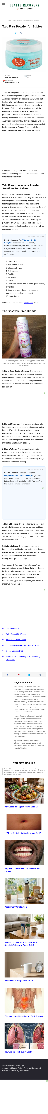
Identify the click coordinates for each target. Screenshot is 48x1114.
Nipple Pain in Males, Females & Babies (22, 645)
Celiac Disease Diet (14, 651)
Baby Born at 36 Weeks (16, 634)
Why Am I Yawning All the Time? (19, 981)
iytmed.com (28, 303)
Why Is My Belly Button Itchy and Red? (24, 833)
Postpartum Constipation (16, 907)
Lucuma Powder (13, 628)
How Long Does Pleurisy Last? (18, 1052)
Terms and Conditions (32, 1068)
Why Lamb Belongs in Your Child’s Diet (22, 807)
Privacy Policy (17, 1068)
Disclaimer (6, 1071)
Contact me (6, 1068)
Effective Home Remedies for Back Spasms (24, 1016)
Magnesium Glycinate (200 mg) (18, 475)
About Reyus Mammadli (20, 1071)
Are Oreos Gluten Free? (16, 640)
